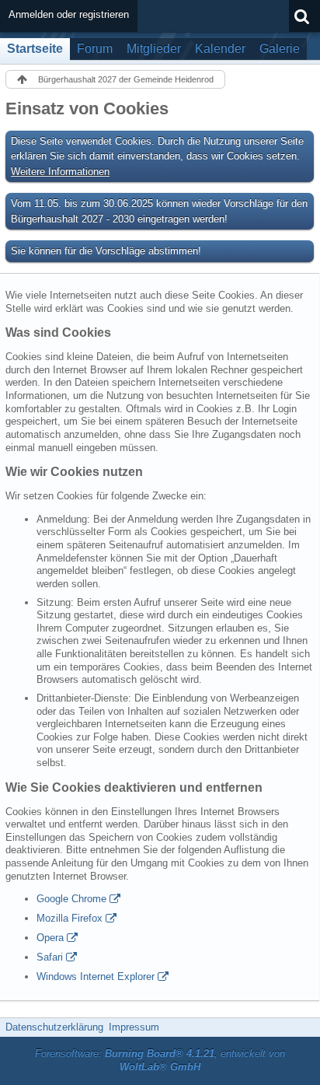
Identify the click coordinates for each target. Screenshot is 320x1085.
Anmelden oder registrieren (69, 14)
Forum (95, 48)
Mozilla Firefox (70, 918)
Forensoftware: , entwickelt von (160, 1060)
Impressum (134, 1027)
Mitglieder (154, 48)
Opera (50, 937)
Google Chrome (71, 899)
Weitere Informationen (60, 171)
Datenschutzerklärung (54, 1027)
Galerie (279, 48)
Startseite (35, 48)
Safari (50, 957)
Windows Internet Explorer (96, 976)
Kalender (220, 48)
